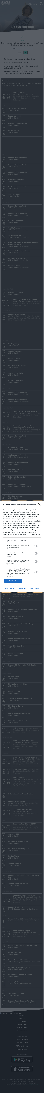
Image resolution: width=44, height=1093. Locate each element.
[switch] (35, 546)
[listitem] (22, 541)
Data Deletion (10, 588)
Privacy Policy (34, 588)
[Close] (40, 505)
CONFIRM (13, 581)
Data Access (22, 588)
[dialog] (22, 546)
